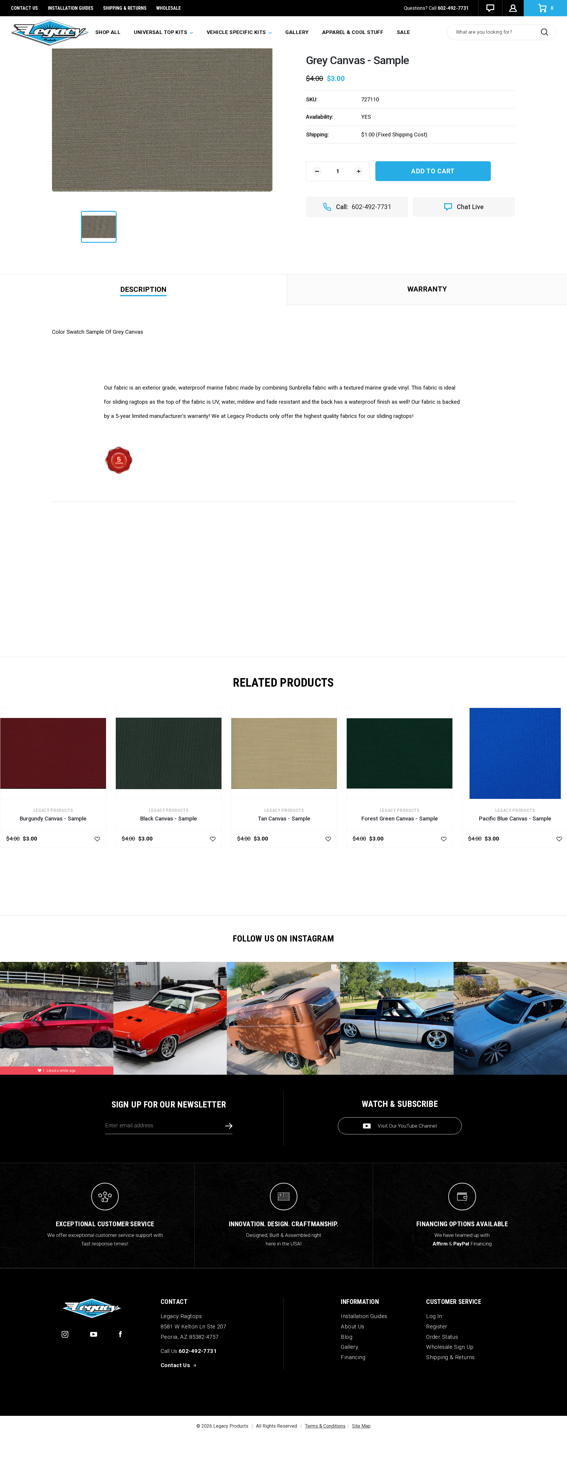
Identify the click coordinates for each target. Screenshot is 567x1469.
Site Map (361, 1426)
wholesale (168, 8)
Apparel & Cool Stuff (353, 32)
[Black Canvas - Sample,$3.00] (168, 753)
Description (143, 289)
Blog (346, 1337)
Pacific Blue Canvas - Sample (515, 818)
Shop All (107, 32)
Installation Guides (364, 1316)
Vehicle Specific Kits (237, 32)
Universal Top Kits (161, 32)
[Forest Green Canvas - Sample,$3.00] (399, 753)
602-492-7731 (453, 8)
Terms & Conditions (325, 1426)
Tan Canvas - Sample (284, 818)
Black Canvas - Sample (168, 818)
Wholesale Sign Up (449, 1347)
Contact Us (24, 8)
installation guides (70, 8)
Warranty (427, 289)
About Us (352, 1326)
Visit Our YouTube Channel (407, 1126)
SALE (403, 32)
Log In (434, 1316)
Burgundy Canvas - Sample (53, 818)
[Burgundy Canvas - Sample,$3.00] (53, 753)
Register (436, 1326)
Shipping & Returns (124, 8)
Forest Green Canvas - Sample (399, 818)
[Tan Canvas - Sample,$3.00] (284, 753)
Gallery (297, 32)
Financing (353, 1357)
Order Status (442, 1337)
